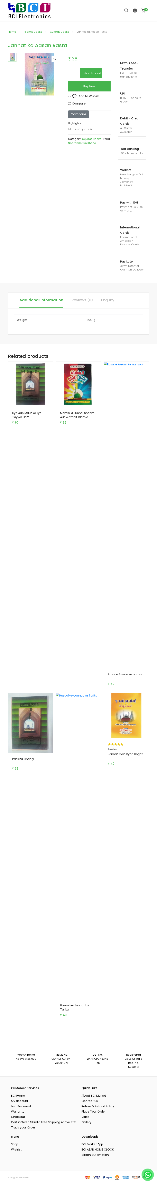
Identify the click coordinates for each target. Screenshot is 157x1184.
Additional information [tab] (41, 300)
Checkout (18, 1117)
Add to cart (92, 73)
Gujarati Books (59, 32)
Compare (79, 103)
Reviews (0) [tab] (82, 300)
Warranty (17, 1111)
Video (86, 1117)
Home (12, 32)
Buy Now (89, 86)
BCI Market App (92, 1144)
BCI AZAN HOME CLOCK (98, 1149)
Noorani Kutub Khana (82, 143)
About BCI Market (94, 1096)
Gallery (86, 1122)
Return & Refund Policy (98, 1106)
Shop (14, 1144)
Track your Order (23, 1127)
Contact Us (90, 1101)
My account (19, 1101)
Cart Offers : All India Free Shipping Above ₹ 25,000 (43, 1122)
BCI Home (18, 1096)
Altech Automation (95, 1155)
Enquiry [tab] (107, 300)
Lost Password (21, 1106)
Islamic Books (33, 32)
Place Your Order (94, 1111)
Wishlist (16, 1149)
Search (126, 11)
